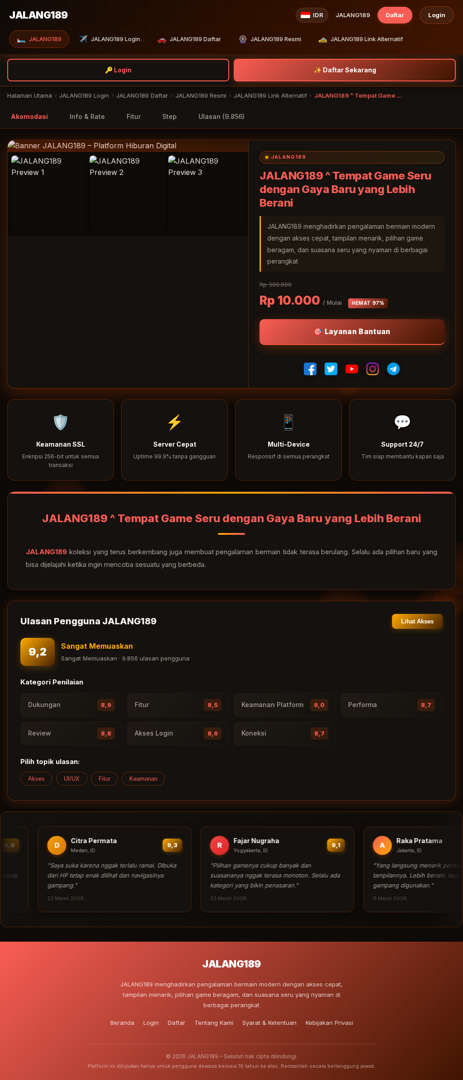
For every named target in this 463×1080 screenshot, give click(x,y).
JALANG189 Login (109, 38)
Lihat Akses (417, 621)
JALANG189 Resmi (269, 38)
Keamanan (143, 778)
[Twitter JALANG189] (331, 369)
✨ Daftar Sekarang (345, 70)
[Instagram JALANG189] (372, 369)
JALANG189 (39, 38)
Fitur (134, 116)
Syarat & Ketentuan (269, 1022)
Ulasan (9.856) (221, 116)
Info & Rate (87, 116)
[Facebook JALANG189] (310, 369)
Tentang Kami (213, 1022)
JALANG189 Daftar (189, 38)
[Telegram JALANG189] (393, 369)
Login (436, 15)
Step (169, 116)
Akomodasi (29, 116)
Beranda (122, 1022)
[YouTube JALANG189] (352, 369)
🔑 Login (118, 70)
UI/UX (72, 778)
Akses (36, 778)
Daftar (395, 15)
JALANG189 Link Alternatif (360, 38)
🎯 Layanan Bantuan (351, 331)
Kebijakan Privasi (329, 1022)
